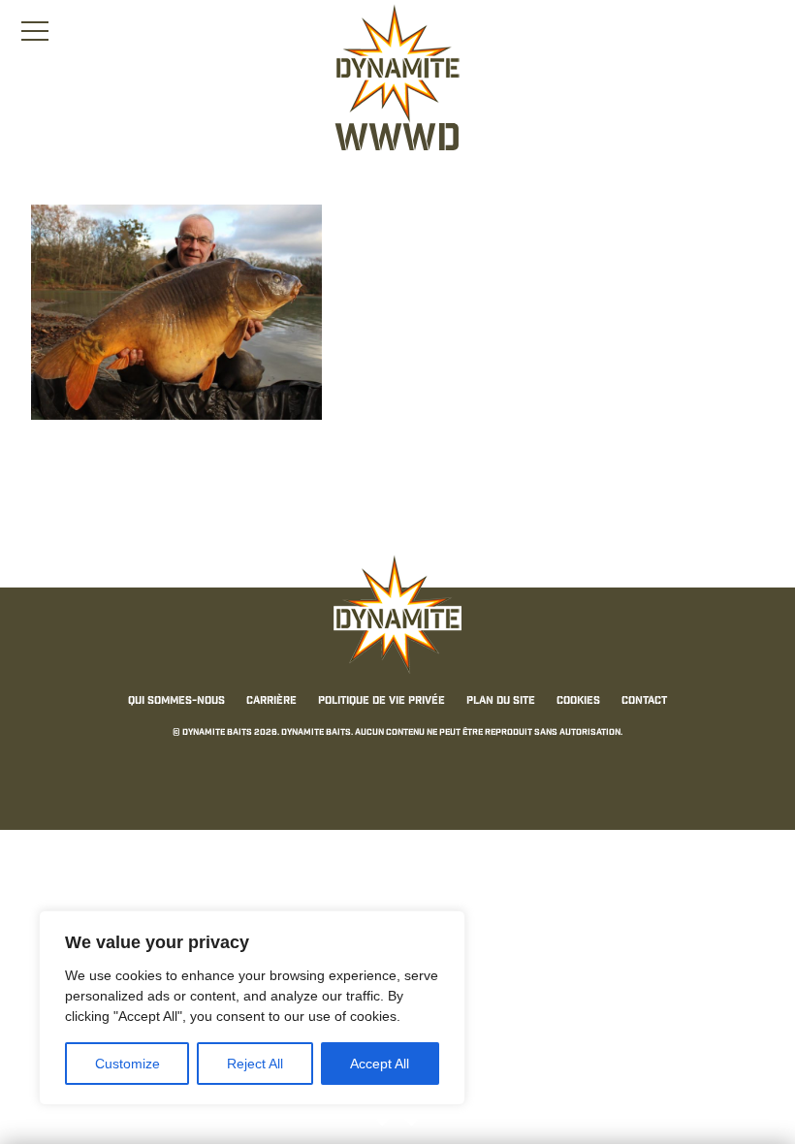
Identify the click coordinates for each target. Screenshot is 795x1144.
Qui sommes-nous (176, 702)
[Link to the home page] (397, 64)
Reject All (255, 1063)
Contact (644, 702)
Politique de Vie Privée (381, 702)
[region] (252, 1007)
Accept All (379, 1063)
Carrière (271, 702)
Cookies (578, 702)
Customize (127, 1063)
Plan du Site (500, 702)
